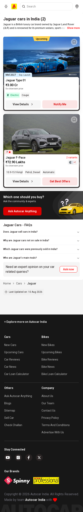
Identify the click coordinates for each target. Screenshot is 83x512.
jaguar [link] (31, 283)
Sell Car (9, 417)
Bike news (48, 366)
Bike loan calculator (54, 374)
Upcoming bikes (52, 352)
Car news (10, 366)
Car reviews (12, 359)
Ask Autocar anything (18, 396)
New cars (10, 345)
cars (19, 283)
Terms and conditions (56, 425)
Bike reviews (50, 359)
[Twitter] (39, 457)
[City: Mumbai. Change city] (77, 6)
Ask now (68, 269)
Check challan (13, 425)
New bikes (48, 345)
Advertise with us (53, 432)
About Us (47, 396)
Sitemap (9, 410)
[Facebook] (28, 457)
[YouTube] (7, 457)
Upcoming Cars (14, 352)
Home (7, 283)
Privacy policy (50, 417)
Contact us (48, 410)
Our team (48, 403)
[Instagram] (18, 457)
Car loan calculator (16, 374)
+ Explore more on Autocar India (25, 321)
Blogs (7, 403)
